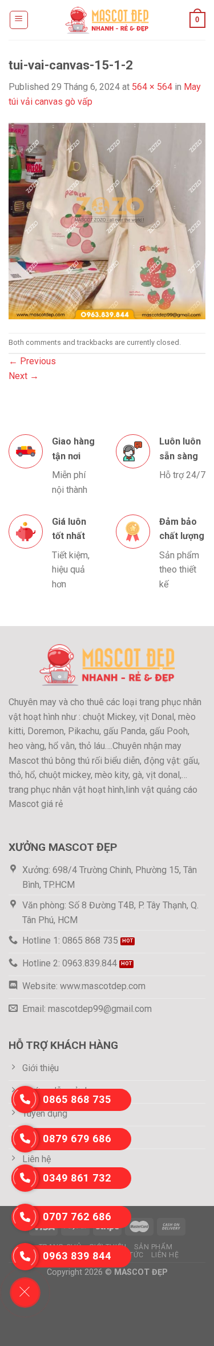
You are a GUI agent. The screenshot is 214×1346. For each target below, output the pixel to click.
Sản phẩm (153, 1247)
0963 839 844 (77, 1256)
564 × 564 (152, 86)
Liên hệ (165, 1255)
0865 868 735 (77, 1099)
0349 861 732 (77, 1178)
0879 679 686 (77, 1139)
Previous (32, 361)
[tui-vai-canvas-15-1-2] (107, 220)
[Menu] (19, 20)
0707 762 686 (77, 1216)
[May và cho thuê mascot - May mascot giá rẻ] (107, 19)
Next (24, 376)
